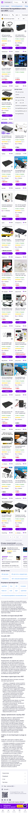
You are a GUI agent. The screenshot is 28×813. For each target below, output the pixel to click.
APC (17, 586)
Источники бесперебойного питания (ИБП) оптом (14, 595)
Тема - (7, 786)
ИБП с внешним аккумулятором (19, 578)
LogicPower (4, 586)
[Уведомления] (26, 2)
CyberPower (24, 590)
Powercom (4, 590)
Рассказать (20, 806)
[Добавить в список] (12, 31)
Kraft (11, 590)
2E (18, 18)
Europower (23, 586)
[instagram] (7, 800)
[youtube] (2, 800)
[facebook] (5, 800)
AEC (24, 18)
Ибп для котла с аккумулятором (19, 574)
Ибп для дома (5, 574)
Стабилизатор (5, 578)
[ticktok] (10, 800)
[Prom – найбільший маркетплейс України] (2, 2)
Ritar (11, 586)
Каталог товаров (5, 6)
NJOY (16, 590)
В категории (8, 2)
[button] (7, 48)
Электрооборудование (16, 6)
